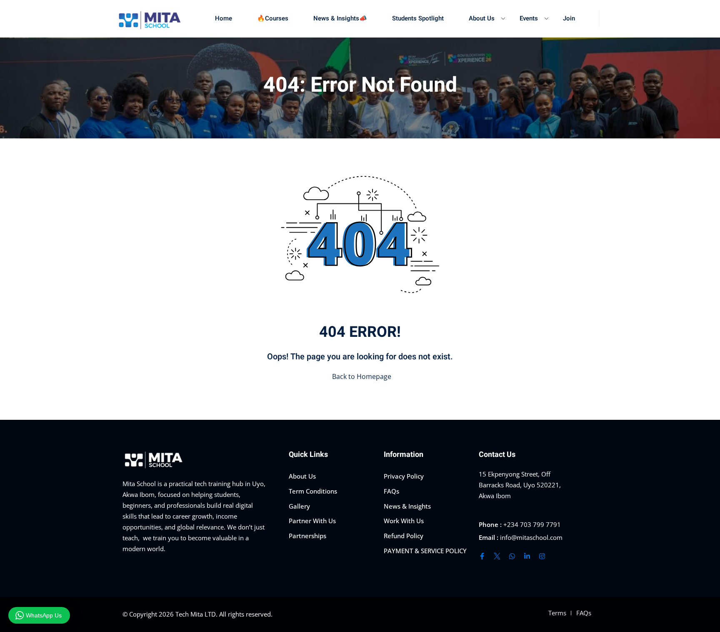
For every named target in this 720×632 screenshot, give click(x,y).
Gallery (299, 506)
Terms (557, 613)
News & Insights (407, 506)
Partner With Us (312, 521)
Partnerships (307, 536)
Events (529, 18)
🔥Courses (272, 18)
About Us (482, 18)
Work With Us (404, 521)
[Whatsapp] (512, 556)
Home (223, 18)
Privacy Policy (404, 476)
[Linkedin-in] (527, 556)
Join (569, 18)
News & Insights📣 (340, 18)
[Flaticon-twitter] (497, 556)
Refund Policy (403, 536)
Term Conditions (313, 491)
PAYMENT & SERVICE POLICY (425, 551)
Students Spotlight (418, 18)
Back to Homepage (361, 376)
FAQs (391, 491)
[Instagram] (542, 556)
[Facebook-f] (482, 556)
